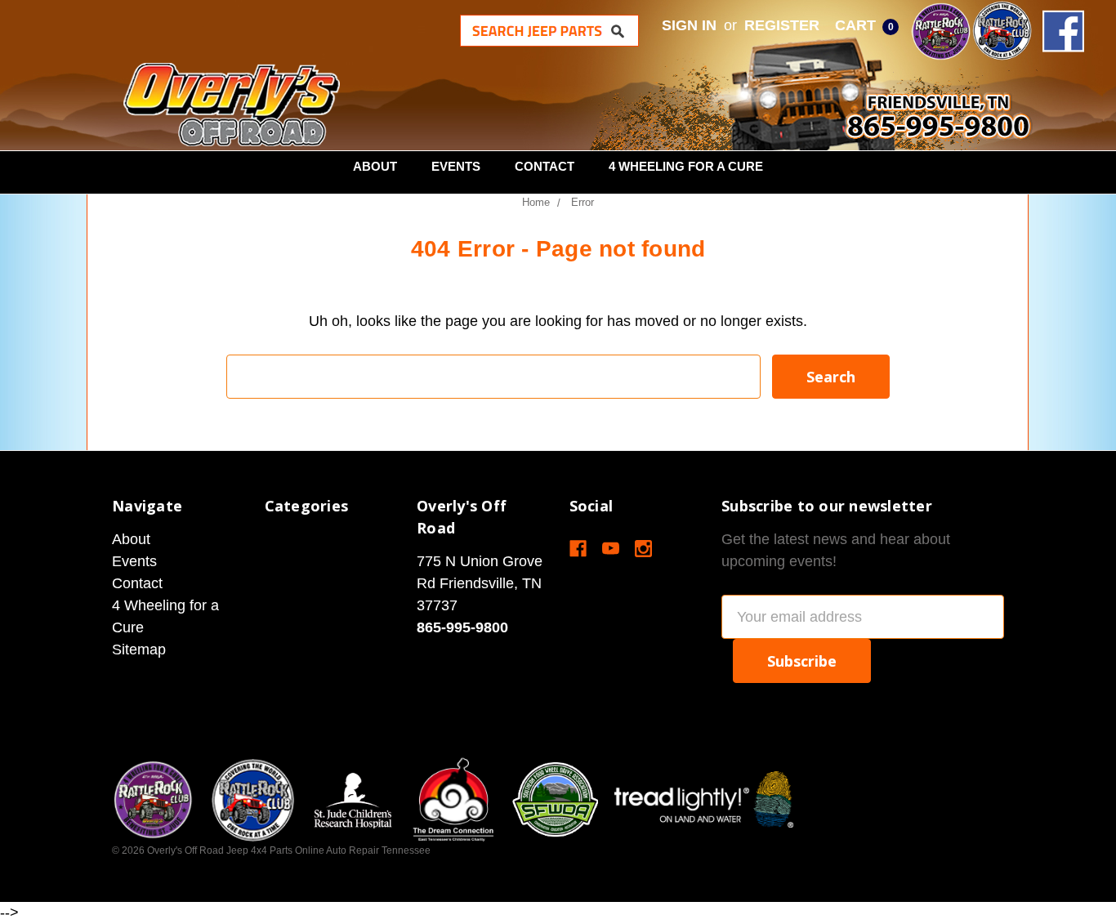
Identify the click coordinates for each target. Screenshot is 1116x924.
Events (455, 166)
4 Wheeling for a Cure (686, 166)
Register (781, 25)
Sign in (689, 25)
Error (582, 202)
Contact (544, 166)
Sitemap (139, 649)
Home (536, 202)
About (375, 166)
